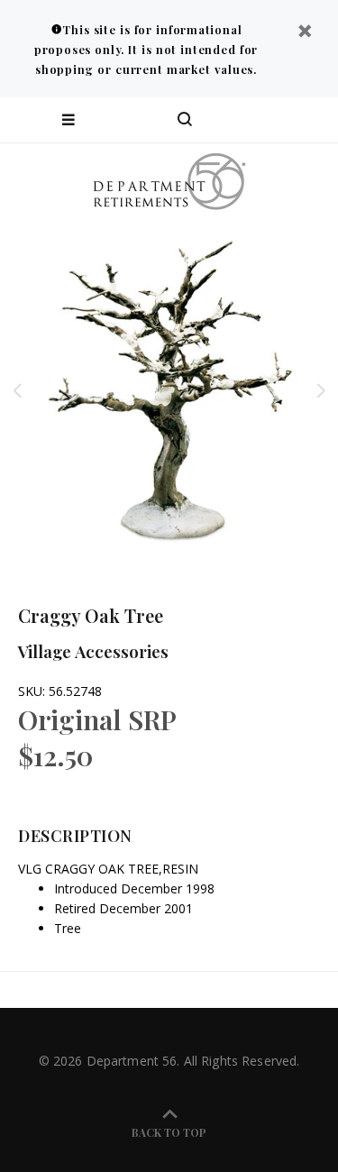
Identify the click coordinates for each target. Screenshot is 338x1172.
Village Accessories (93, 651)
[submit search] (251, 120)
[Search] (185, 119)
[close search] (308, 120)
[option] (169, 390)
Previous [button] (17, 390)
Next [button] (321, 390)
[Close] (304, 33)
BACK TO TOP (169, 1132)
